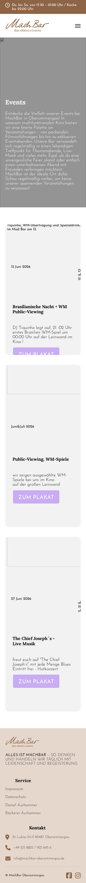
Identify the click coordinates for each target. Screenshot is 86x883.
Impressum (14, 789)
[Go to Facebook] (69, 875)
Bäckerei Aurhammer (23, 813)
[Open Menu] (78, 26)
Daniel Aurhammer (21, 805)
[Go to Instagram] (78, 875)
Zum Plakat (36, 354)
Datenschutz (15, 797)
